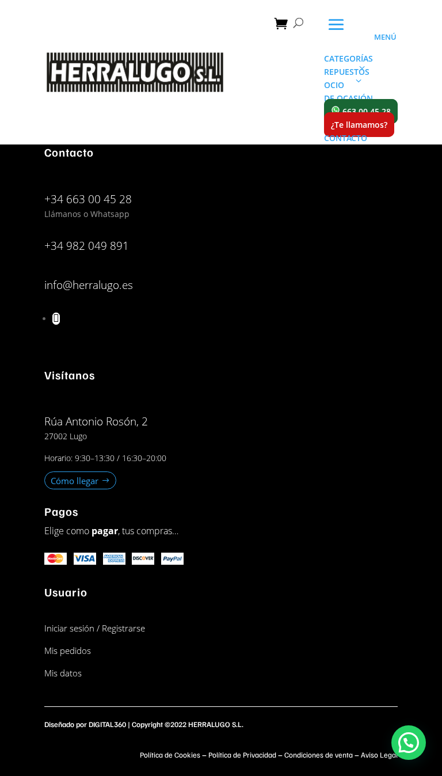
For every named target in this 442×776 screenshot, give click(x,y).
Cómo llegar (74, 480)
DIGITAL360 (107, 724)
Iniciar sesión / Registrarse (94, 628)
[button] (408, 742)
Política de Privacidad (242, 754)
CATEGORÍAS (348, 58)
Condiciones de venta (318, 754)
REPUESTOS (346, 71)
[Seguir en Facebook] (56, 319)
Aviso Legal (379, 754)
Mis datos (63, 673)
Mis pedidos (67, 650)
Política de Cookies (170, 754)
